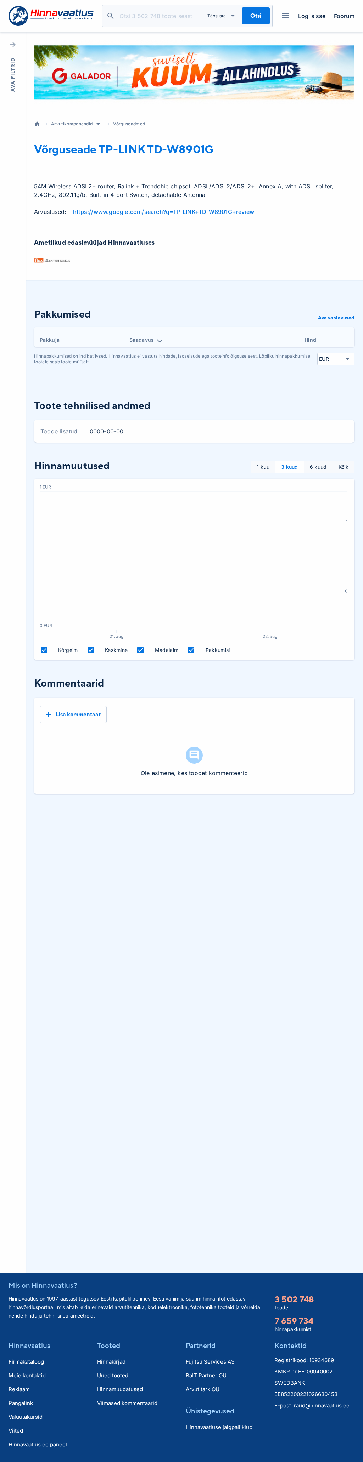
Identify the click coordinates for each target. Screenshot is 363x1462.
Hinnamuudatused (120, 1389)
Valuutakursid (26, 1416)
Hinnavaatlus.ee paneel (38, 1444)
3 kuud (289, 467)
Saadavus (141, 340)
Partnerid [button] (201, 1345)
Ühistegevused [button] (210, 1411)
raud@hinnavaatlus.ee (322, 1405)
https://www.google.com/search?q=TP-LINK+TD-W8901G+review (163, 211)
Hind (310, 340)
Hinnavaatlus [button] (29, 1345)
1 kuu (263, 467)
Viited (16, 1430)
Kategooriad (285, 15)
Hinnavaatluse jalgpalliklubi (220, 1427)
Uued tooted (112, 1375)
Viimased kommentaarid (127, 1403)
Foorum (344, 15)
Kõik (343, 467)
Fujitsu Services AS (210, 1361)
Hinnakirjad (111, 1361)
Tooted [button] (108, 1345)
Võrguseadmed (129, 123)
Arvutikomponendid (72, 123)
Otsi (110, 16)
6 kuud (318, 467)
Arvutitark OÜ (202, 1389)
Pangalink (21, 1403)
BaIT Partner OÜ (206, 1375)
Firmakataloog (26, 1361)
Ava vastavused (336, 317)
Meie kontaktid (27, 1375)
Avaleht (37, 124)
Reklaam (19, 1389)
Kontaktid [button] (290, 1345)
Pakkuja (50, 340)
